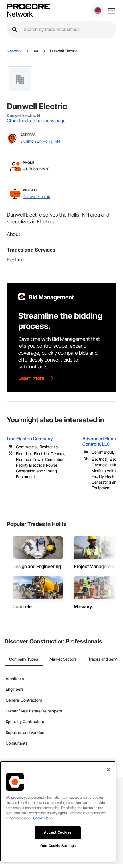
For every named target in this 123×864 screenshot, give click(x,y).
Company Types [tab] (23, 659)
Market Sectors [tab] (63, 659)
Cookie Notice (43, 818)
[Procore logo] (28, 7)
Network (20, 14)
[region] (58, 811)
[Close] (108, 769)
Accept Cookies (57, 832)
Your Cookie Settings (58, 845)
